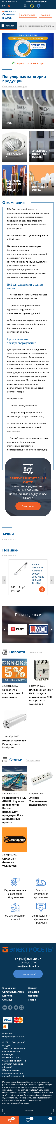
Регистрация (28, 506)
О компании (9, 988)
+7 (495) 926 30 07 (27, 958)
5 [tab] (15, 55)
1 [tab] (6, 55)
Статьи (32, 999)
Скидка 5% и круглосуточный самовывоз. (12, 693)
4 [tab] (12, 55)
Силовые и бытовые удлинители (9, 862)
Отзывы (7, 999)
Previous (4, 580)
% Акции (45, 15)
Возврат (32, 988)
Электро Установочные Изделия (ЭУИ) (38, 801)
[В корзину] (42, 589)
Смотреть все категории (14, 86)
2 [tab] (8, 55)
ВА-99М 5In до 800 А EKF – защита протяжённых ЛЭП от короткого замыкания (41, 697)
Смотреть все (9, 539)
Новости (33, 995)
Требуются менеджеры (35, 1)
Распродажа (28, 15)
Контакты (7, 995)
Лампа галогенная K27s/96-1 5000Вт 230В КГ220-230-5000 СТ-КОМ (38, 573)
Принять (28, 1110)
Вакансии (33, 991)
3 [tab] (10, 55)
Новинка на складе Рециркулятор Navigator (14, 744)
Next (52, 580)
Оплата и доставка (13, 991)
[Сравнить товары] (46, 1120)
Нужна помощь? (28, 974)
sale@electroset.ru (28, 966)
